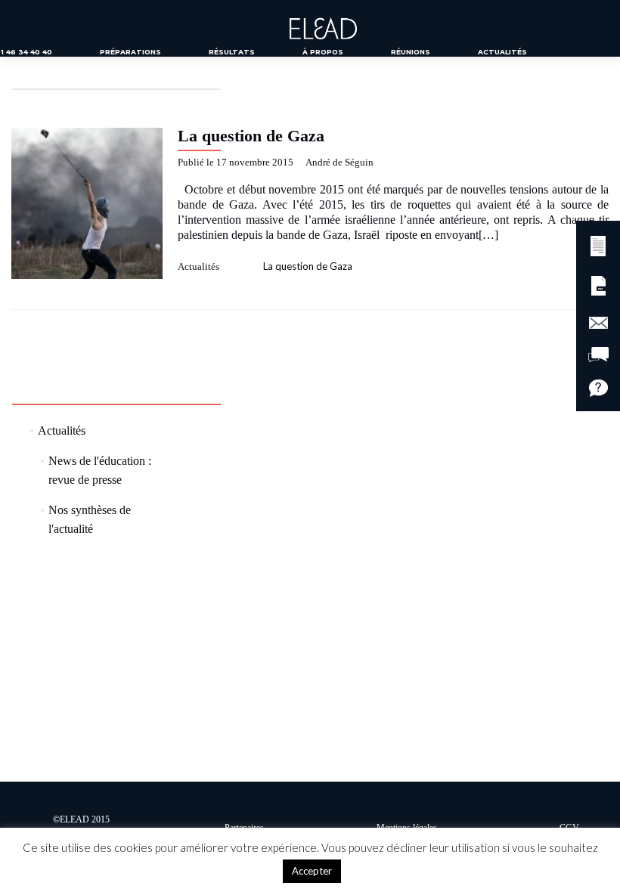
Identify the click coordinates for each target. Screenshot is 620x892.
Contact (272, 78)
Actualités (502, 52)
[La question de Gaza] (87, 201)
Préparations (130, 52)
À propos (322, 52)
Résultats (232, 52)
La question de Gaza (251, 135)
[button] (598, 244)
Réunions (410, 52)
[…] (488, 234)
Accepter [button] (312, 871)
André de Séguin (339, 162)
